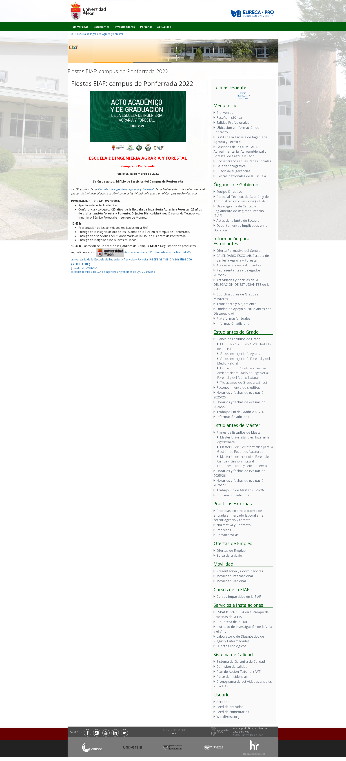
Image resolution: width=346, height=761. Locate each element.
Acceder (222, 701)
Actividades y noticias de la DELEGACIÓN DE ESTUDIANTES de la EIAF (242, 284)
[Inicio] (88, 11)
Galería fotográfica (231, 166)
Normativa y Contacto (233, 525)
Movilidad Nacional (231, 581)
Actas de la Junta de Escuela (237, 220)
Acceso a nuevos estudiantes (238, 265)
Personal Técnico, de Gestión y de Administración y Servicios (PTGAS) (241, 198)
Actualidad (164, 26)
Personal (146, 26)
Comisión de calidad (231, 666)
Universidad (80, 26)
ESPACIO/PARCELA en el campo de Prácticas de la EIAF (241, 614)
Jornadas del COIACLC (84, 268)
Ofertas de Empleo (231, 550)
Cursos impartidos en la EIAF (238, 596)
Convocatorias (227, 535)
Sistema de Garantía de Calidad (240, 661)
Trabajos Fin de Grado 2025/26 (240, 412)
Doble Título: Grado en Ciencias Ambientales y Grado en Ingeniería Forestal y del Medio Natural (242, 373)
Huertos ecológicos (231, 646)
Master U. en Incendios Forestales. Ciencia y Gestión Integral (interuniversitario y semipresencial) (244, 461)
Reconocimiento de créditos (238, 387)
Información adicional (233, 323)
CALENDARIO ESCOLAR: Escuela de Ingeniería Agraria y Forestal (241, 257)
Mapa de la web (240, 731)
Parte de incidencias (232, 676)
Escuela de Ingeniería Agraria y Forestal (100, 34)
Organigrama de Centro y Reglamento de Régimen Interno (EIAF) (239, 211)
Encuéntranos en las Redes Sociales (243, 161)
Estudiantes (102, 26)
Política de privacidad (256, 728)
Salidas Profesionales (232, 122)
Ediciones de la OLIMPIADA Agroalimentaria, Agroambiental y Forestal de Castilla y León (240, 151)
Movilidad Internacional (234, 576)
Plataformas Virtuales (233, 318)
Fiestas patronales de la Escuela (241, 176)
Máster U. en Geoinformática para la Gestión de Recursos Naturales (245, 449)
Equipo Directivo (229, 191)
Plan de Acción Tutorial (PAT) (238, 671)
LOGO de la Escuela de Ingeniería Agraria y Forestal (240, 139)
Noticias (243, 98)
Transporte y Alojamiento (236, 304)
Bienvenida (224, 112)
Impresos (223, 530)
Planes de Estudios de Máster (239, 432)
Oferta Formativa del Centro (238, 250)
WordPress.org (227, 716)
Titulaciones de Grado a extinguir (244, 382)
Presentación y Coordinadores (239, 571)
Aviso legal (237, 728)
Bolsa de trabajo (229, 555)
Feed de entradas (229, 707)
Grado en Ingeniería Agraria (240, 353)
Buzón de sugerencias (233, 171)
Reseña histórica (229, 117)
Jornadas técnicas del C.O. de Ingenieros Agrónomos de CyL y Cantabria (113, 271)
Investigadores (125, 26)
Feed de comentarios (232, 712)
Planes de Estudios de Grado (238, 339)
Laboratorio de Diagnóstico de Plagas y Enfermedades (239, 638)
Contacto (174, 733)
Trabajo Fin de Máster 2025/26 (240, 490)
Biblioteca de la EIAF (232, 622)
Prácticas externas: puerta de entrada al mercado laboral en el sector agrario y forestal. (239, 515)
